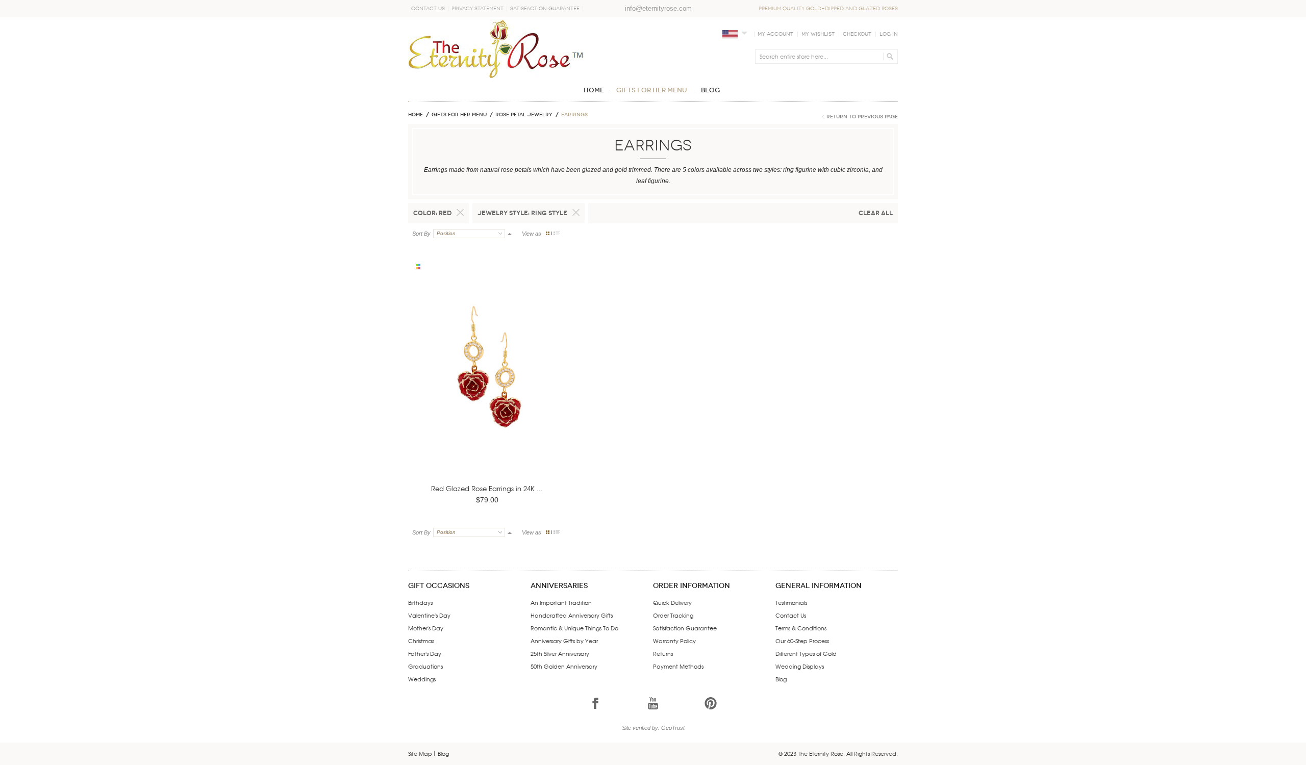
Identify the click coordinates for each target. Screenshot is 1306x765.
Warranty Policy (674, 640)
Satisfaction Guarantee (545, 8)
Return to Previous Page (862, 117)
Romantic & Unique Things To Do (574, 628)
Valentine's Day (429, 615)
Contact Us (428, 8)
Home (415, 115)
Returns (663, 653)
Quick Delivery (672, 602)
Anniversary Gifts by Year (564, 640)
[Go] (888, 56)
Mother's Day (425, 628)
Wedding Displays (799, 666)
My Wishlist (818, 34)
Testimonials (791, 602)
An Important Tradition (561, 602)
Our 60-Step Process (802, 640)
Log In (889, 34)
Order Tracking (673, 615)
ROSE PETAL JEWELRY (523, 115)
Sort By (421, 234)
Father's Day (424, 653)
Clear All (876, 213)
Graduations (425, 666)
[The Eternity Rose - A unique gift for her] (496, 48)
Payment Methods (678, 666)
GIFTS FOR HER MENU (459, 115)
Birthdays (420, 602)
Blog (781, 679)
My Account (775, 34)
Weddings (422, 679)
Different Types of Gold (806, 653)
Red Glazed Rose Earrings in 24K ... (487, 488)
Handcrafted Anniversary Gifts (572, 615)
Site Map (420, 753)
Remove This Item (460, 212)
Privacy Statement (477, 8)
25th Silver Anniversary (560, 653)
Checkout (857, 34)
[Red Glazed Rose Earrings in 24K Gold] (489, 382)
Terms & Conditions (800, 628)
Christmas (421, 640)
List (557, 233)
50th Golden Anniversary (564, 666)
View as (531, 234)
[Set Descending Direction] (510, 233)
